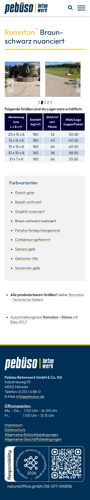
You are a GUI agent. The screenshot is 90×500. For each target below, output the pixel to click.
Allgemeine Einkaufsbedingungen (31, 434)
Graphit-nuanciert (30, 211)
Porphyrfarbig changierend (37, 230)
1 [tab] (39, 102)
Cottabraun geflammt (32, 239)
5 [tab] (51, 102)
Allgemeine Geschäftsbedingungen (33, 439)
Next (80, 85)
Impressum (14, 424)
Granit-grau (24, 192)
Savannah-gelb (27, 268)
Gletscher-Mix (26, 258)
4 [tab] (48, 102)
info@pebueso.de (30, 396)
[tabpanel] (22, 79)
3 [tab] (45, 102)
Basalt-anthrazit (28, 202)
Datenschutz (15, 429)
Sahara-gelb (25, 249)
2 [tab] (42, 102)
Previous (11, 85)
